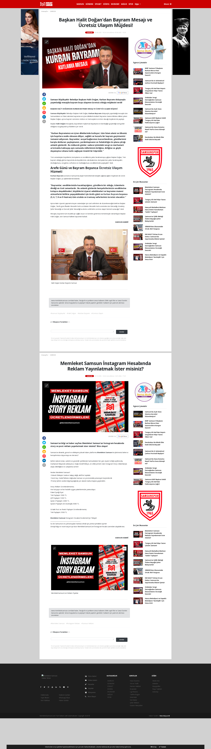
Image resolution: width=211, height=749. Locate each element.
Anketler (155, 683)
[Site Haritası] (64, 687)
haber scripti (113, 716)
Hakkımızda (45, 695)
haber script (131, 716)
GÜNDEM (89, 4)
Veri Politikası (45, 700)
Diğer (137, 4)
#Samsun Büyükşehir (58, 313)
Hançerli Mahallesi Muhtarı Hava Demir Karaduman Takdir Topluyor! (155, 209)
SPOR (131, 4)
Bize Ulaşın (91, 696)
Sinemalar (133, 697)
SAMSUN (80, 4)
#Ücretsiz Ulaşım (97, 313)
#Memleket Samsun (58, 623)
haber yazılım (122, 716)
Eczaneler (133, 689)
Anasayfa (44, 11)
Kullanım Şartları (64, 695)
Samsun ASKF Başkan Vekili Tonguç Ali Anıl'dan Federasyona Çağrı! (155, 120)
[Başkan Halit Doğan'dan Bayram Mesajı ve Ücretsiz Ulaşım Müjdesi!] (85, 63)
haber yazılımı (95, 716)
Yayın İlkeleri (45, 698)
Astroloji (155, 692)
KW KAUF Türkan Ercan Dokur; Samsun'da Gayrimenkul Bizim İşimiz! (155, 236)
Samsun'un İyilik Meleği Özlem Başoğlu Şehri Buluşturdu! (154, 218)
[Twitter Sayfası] (45, 687)
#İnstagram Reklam (73, 623)
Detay (154, 747)
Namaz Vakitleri (135, 686)
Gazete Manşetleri (136, 705)
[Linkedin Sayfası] (57, 687)
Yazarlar (90, 684)
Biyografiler (156, 686)
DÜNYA (106, 4)
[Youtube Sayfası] (53, 687)
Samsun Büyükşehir (58, 113)
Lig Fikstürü (134, 692)
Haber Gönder (64, 700)
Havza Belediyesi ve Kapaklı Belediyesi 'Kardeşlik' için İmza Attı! (155, 257)
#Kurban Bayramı (84, 313)
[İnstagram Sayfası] (49, 687)
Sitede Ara (155, 681)
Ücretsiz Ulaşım (110, 168)
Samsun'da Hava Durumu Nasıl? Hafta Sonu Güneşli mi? (155, 129)
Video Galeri (92, 680)
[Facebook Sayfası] (41, 687)
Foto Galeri (92, 676)
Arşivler (91, 688)
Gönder (121, 332)
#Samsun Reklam (87, 623)
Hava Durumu (135, 681)
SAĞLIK (124, 4)
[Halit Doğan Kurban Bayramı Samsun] (89, 254)
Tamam (163, 747)
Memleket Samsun (104, 452)
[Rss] (60, 687)
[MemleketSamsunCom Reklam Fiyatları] (89, 567)
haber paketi (104, 716)
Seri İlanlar (133, 700)
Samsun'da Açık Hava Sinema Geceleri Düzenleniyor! (153, 111)
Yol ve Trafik (134, 683)
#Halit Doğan (71, 313)
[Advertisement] (105, 733)
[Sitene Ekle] (68, 687)
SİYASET (98, 4)
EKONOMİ (115, 4)
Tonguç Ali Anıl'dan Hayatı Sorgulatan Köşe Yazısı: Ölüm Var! (155, 90)
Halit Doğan (61, 124)
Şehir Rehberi (134, 703)
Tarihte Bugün (135, 694)
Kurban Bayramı (95, 113)
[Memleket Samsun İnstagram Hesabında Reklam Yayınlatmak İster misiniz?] (85, 406)
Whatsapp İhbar (64, 698)
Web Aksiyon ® (165, 716)
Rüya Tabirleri (157, 689)
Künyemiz (92, 692)
